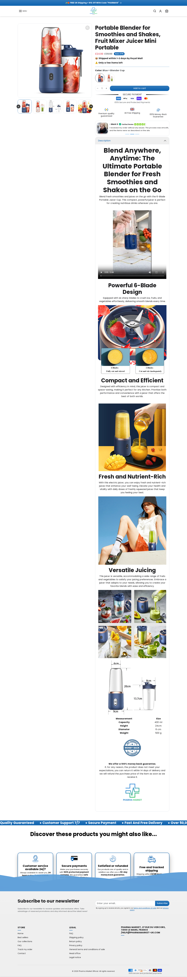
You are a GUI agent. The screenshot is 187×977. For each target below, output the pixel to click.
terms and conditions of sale (145, 906)
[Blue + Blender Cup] (100, 78)
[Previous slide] (17, 840)
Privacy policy (75, 943)
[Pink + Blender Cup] (110, 78)
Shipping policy (76, 935)
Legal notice (75, 955)
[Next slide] (91, 106)
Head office (74, 951)
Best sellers (23, 935)
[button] (23, 11)
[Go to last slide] (18, 106)
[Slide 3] (137, 132)
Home (20, 931)
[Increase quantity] (106, 88)
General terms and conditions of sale (87, 947)
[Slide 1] (127, 132)
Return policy (75, 939)
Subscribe (162, 901)
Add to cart (139, 88)
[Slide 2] (132, 132)
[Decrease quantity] (97, 88)
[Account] (160, 11)
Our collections (25, 939)
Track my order (25, 947)
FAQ (19, 943)
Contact (22, 951)
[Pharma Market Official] (93, 11)
